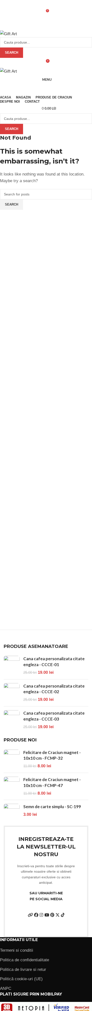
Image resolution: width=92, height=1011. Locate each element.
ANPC (5, 988)
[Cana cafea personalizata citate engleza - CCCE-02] (12, 693)
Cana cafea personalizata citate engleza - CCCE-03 (54, 716)
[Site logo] (8, 33)
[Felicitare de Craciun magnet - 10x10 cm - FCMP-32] (12, 759)
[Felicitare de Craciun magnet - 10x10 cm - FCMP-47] (12, 786)
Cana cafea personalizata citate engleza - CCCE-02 (54, 688)
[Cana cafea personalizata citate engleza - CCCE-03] (12, 720)
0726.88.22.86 (41, 1)
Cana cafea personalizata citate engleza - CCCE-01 (54, 661)
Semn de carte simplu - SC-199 (52, 806)
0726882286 (22, 28)
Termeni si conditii (16, 950)
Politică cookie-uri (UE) (21, 979)
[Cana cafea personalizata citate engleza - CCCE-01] (12, 665)
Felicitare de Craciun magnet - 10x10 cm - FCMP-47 (52, 782)
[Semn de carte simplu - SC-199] (12, 813)
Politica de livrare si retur (23, 969)
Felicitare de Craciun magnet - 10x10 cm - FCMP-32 (52, 755)
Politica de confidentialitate (24, 960)
